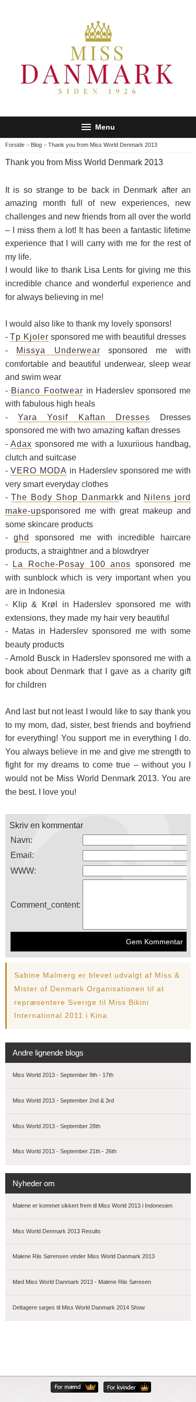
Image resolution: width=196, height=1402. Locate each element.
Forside (15, 145)
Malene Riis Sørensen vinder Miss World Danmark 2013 (84, 1256)
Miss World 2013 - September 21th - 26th (65, 1151)
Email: (22, 855)
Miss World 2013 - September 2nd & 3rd (63, 1100)
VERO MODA (38, 470)
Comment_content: (45, 904)
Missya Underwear (58, 350)
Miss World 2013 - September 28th (56, 1126)
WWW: (23, 870)
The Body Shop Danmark (65, 497)
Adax (21, 443)
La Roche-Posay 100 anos (72, 564)
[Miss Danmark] (98, 58)
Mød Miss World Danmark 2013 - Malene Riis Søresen (82, 1282)
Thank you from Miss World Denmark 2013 (102, 145)
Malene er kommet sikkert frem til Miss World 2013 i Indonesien (92, 1205)
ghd (21, 537)
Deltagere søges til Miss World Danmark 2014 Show (79, 1307)
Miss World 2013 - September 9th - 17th (63, 1075)
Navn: (21, 840)
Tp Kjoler (29, 336)
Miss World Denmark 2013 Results (57, 1231)
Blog (36, 145)
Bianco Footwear (47, 390)
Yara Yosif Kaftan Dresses (84, 417)
